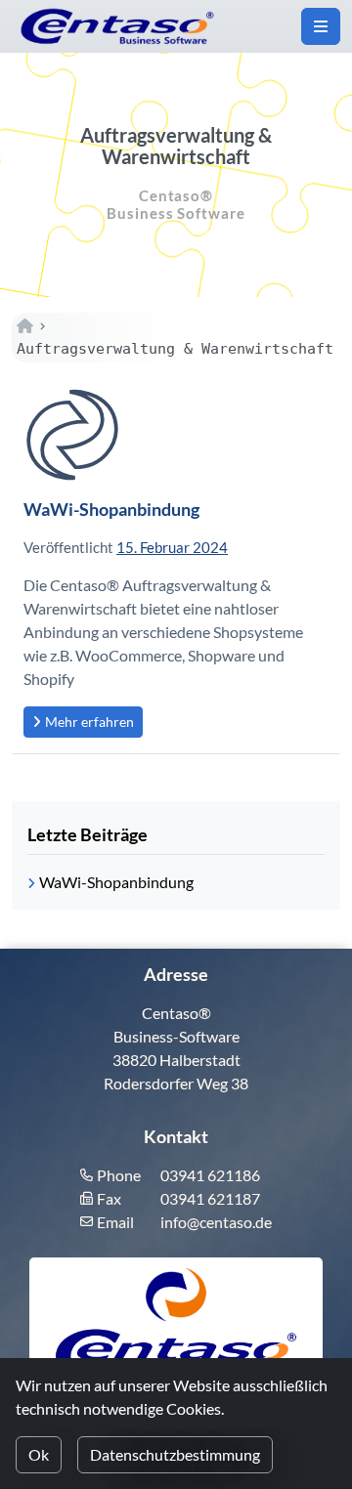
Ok (38, 1454)
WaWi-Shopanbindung (111, 509)
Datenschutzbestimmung (175, 1454)
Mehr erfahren (89, 721)
